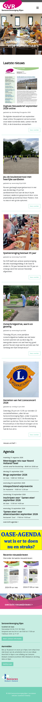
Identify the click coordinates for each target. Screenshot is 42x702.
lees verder (34, 130)
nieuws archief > (9, 443)
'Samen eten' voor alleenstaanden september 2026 (20, 513)
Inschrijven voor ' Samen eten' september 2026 (19, 499)
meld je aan (7, 664)
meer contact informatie (12, 639)
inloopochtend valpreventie (18, 486)
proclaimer (32, 693)
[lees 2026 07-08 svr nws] (31, 572)
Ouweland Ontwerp (24, 695)
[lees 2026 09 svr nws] (11, 572)
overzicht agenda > (11, 522)
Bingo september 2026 (15, 474)
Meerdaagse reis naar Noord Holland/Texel (18, 462)
